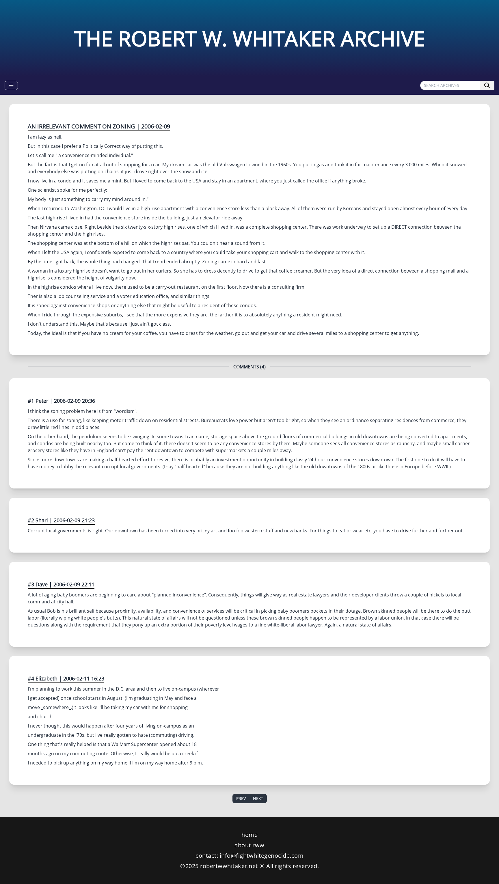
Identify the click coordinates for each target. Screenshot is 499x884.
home (249, 835)
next (258, 798)
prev (241, 798)
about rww (249, 845)
